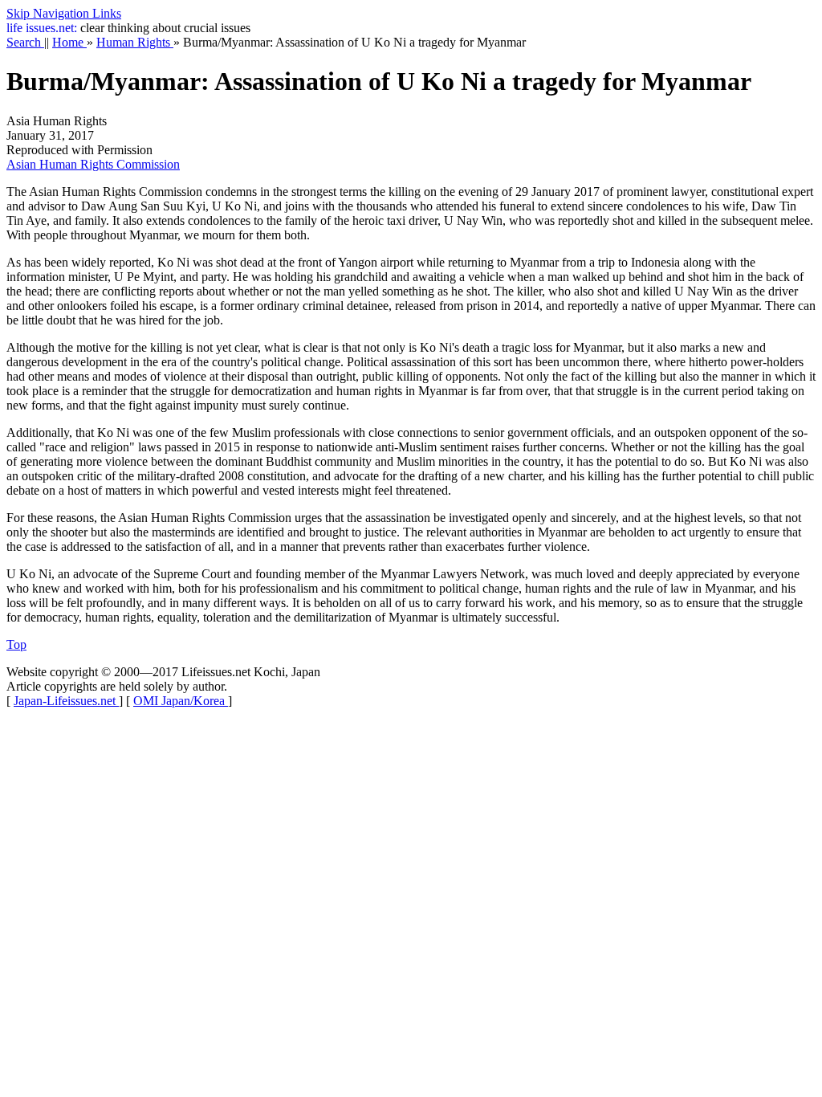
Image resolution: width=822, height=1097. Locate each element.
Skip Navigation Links (63, 13)
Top (16, 644)
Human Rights (134, 42)
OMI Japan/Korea (180, 701)
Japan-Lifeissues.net (66, 701)
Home (69, 42)
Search (25, 42)
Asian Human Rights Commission (93, 164)
